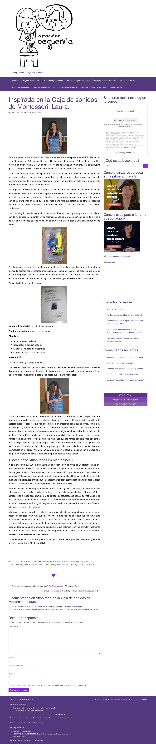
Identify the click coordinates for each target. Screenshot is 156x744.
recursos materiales (65, 565)
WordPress (143, 699)
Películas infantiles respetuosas (93, 87)
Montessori (50, 565)
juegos (41, 565)
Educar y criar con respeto (104, 80)
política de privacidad (123, 126)
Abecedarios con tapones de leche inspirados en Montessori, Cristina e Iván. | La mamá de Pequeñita (57, 609)
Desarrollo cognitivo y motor (44, 87)
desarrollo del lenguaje (72, 562)
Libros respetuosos (64, 718)
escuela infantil (15, 565)
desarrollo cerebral (51, 562)
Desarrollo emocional (20, 87)
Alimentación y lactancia (52, 80)
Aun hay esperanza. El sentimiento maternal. (124, 315)
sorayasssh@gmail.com (113, 146)
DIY (12, 562)
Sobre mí (16, 80)
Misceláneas (20, 562)
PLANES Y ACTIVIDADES (22, 731)
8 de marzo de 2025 (114, 309)
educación (88, 562)
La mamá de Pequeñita (102, 699)
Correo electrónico (16, 665)
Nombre (12, 657)
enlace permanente (86, 565)
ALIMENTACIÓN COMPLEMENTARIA (30, 710)
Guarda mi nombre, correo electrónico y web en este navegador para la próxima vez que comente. (48, 685)
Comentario (13, 626)
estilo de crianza (30, 565)
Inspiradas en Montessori (39, 157)
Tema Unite (127, 699)
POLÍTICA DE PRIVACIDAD (125, 399)
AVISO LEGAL (125, 395)
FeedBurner (130, 152)
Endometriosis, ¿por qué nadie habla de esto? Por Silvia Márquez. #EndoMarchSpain (45, 586)
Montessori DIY (116, 87)
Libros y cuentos (126, 80)
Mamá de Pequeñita (34, 112)
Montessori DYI (32, 562)
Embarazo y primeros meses (78, 80)
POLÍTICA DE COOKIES (125, 404)
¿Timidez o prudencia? (135, 380)
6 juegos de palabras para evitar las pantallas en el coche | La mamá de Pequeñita (49, 606)
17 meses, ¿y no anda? (135, 357)
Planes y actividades (67, 87)
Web (10, 673)
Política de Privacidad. (129, 147)
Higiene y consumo (31, 80)
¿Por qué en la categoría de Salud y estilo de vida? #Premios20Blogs (69, 590)
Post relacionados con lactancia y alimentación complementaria (34, 708)
